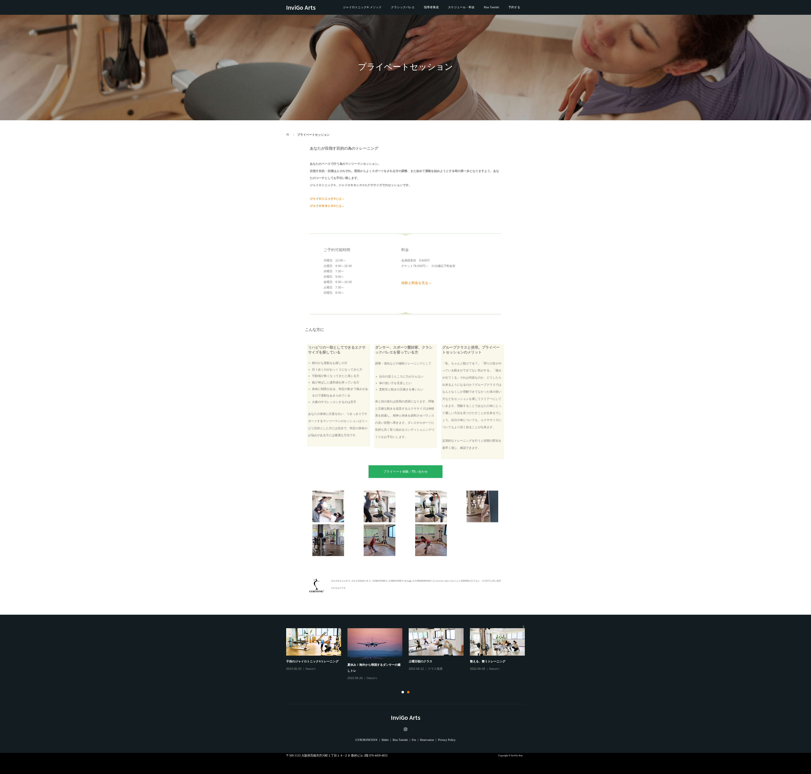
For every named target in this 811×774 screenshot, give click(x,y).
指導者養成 (431, 7)
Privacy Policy (447, 740)
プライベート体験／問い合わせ (405, 471)
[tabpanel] (408, 652)
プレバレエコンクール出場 (365, 661)
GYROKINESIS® (366, 740)
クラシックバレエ (403, 7)
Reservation (427, 740)
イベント (384, 668)
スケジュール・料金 (461, 7)
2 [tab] (408, 692)
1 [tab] (402, 692)
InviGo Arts (303, 7)
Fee (414, 740)
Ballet (385, 740)
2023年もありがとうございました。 (432, 661)
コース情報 (496, 668)
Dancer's (372, 668)
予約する (514, 7)
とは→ (327, 198)
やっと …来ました (301, 661)
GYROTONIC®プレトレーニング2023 (495, 661)
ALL (308, 668)
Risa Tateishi (491, 7)
